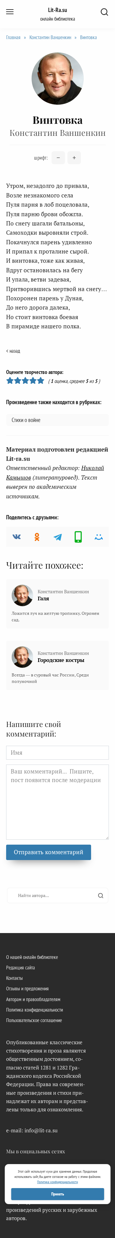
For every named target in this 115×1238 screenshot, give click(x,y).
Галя (43, 598)
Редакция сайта (20, 967)
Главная (13, 37)
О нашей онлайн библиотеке (32, 957)
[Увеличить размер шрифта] (74, 157)
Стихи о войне (26, 420)
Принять (57, 1194)
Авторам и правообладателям (33, 999)
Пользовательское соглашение (34, 1020)
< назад (13, 350)
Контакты (14, 978)
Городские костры (61, 660)
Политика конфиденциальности (34, 1009)
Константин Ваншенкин (50, 37)
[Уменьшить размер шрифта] (58, 157)
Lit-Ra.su (57, 10)
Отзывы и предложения (27, 988)
